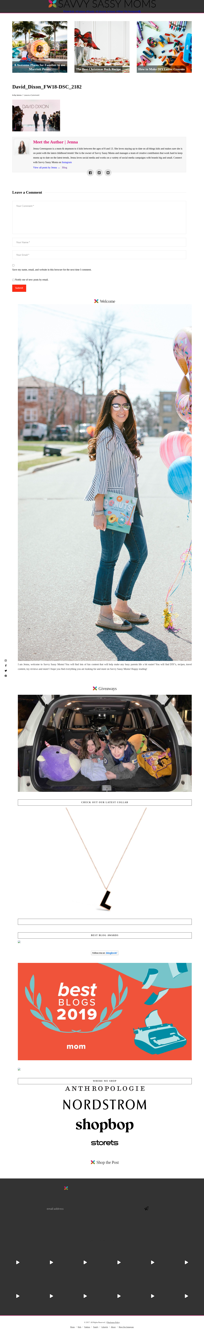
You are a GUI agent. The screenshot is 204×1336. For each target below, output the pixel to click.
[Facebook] (5, 665)
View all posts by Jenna (46, 167)
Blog (64, 167)
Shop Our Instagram (126, 1327)
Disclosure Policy (113, 1322)
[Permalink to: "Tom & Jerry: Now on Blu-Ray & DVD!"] (105, 743)
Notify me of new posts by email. (31, 279)
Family (95, 1327)
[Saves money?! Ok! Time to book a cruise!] (51, 1262)
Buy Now (104, 921)
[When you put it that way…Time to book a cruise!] (85, 1262)
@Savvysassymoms (102, 1240)
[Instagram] (5, 660)
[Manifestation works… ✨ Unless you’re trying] (186, 1262)
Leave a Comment (31, 95)
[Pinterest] (5, 675)
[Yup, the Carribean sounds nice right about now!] (51, 1296)
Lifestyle (105, 1327)
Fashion (87, 1327)
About (113, 1327)
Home (72, 1327)
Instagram (67, 162)
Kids (79, 1327)
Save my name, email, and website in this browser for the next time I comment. (51, 269)
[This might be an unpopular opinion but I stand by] (18, 1296)
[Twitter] (5, 670)
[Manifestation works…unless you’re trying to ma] (152, 1296)
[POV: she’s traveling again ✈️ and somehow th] (18, 1262)
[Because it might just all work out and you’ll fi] (152, 1262)
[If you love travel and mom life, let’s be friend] (119, 1262)
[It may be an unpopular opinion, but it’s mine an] (119, 1296)
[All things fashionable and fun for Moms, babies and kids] (101, 5)
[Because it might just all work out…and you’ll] (85, 1296)
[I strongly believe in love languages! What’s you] (186, 1296)
